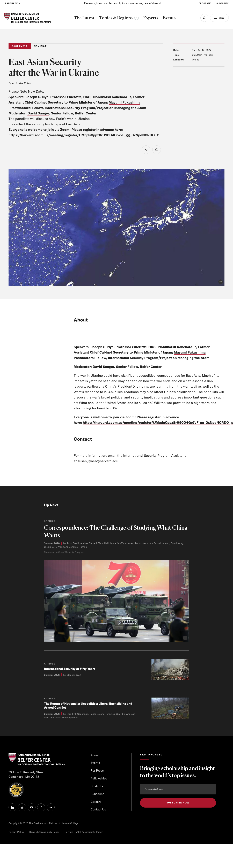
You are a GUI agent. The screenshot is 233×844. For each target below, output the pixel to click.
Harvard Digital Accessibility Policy (83, 831)
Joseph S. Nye (37, 97)
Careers (96, 802)
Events (95, 763)
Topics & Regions (119, 17)
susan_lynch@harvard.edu (98, 461)
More (221, 18)
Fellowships (99, 778)
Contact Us (98, 809)
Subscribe (222, 3)
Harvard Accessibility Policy (44, 831)
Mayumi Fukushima (124, 102)
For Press (97, 770)
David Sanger (38, 113)
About (95, 755)
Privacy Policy (16, 831)
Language (11, 3)
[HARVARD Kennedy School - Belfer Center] (27, 18)
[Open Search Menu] (204, 18)
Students (97, 786)
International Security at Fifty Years (69, 669)
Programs (205, 3)
